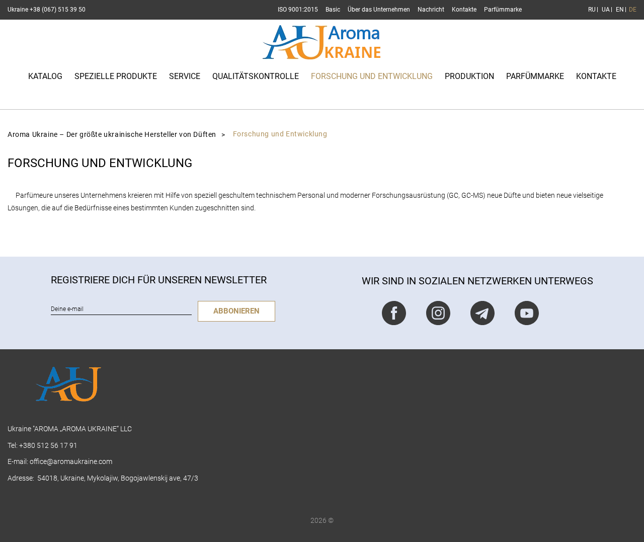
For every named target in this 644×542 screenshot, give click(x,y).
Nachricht (431, 9)
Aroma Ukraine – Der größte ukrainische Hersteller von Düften (112, 134)
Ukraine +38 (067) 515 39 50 (47, 9)
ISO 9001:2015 (298, 9)
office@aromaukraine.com (71, 461)
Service (184, 76)
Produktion (469, 76)
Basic (333, 9)
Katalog (45, 76)
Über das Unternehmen (379, 9)
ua (605, 9)
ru (591, 9)
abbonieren (236, 311)
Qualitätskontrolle (255, 76)
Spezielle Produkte (115, 76)
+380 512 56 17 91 (48, 445)
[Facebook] (394, 313)
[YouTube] (527, 313)
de (632, 9)
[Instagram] (438, 313)
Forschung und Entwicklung (372, 76)
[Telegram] (482, 313)
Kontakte (464, 9)
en (619, 9)
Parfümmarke (503, 9)
